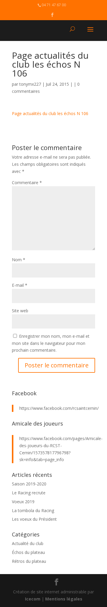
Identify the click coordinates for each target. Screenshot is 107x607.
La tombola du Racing (33, 510)
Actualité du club (27, 543)
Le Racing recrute (28, 493)
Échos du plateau (28, 552)
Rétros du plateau (29, 561)
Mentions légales (63, 599)
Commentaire (27, 182)
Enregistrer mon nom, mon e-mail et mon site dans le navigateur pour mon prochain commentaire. (50, 343)
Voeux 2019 (23, 501)
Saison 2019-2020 (29, 484)
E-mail (19, 285)
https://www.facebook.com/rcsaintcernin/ (59, 408)
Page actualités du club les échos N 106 (50, 113)
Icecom (32, 599)
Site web (20, 310)
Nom (18, 259)
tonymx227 (30, 84)
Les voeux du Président (34, 519)
